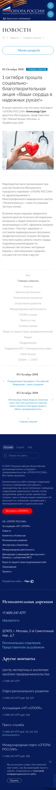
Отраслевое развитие (28, 303)
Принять (14, 780)
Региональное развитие (28, 297)
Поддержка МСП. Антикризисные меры (28, 348)
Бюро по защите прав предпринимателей (28, 331)
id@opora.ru (10, 620)
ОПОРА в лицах (28, 314)
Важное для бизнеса (28, 292)
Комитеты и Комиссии (14, 535)
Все (28, 275)
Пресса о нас (28, 320)
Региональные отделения (21, 643)
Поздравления (28, 342)
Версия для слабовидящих (18, 19)
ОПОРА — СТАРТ (28, 359)
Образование (9, 567)
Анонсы (28, 286)
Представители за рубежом (23, 647)
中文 (30, 447)
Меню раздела (29, 50)
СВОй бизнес (28, 354)
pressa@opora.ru (10, 735)
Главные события (32, 38)
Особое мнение (28, 326)
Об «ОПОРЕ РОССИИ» (14, 521)
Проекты (6, 571)
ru (50, 14)
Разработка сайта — (16, 581)
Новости (14, 38)
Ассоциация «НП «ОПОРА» (16, 526)
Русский (8, 447)
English (20, 447)
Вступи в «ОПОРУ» (17, 510)
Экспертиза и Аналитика (15, 545)
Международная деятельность (28, 309)
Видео (28, 337)
